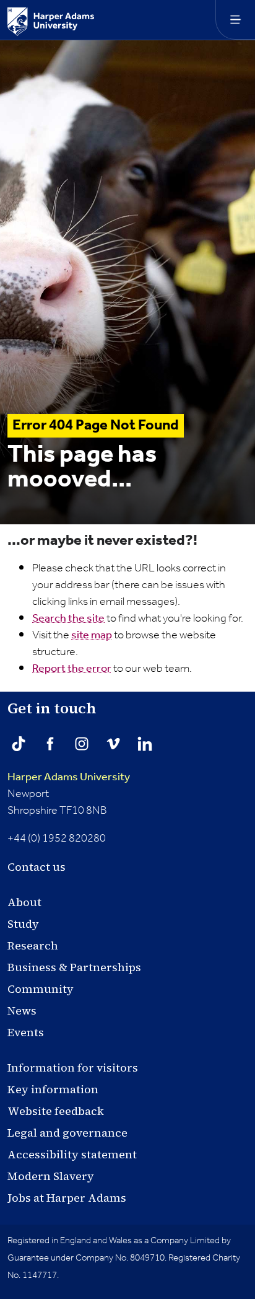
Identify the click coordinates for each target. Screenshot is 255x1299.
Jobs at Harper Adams (66, 1197)
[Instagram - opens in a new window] (82, 744)
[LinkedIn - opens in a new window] (145, 744)
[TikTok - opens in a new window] (19, 744)
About (24, 902)
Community (40, 989)
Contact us (36, 866)
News (22, 1010)
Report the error (71, 668)
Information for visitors (72, 1067)
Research (32, 945)
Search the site (68, 618)
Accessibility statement (72, 1154)
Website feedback (55, 1111)
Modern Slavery (50, 1176)
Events (25, 1032)
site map (91, 635)
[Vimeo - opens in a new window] (113, 744)
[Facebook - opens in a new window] (50, 744)
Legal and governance (67, 1132)
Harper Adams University (68, 777)
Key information (52, 1089)
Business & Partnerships (74, 967)
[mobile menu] (235, 20)
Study (23, 923)
